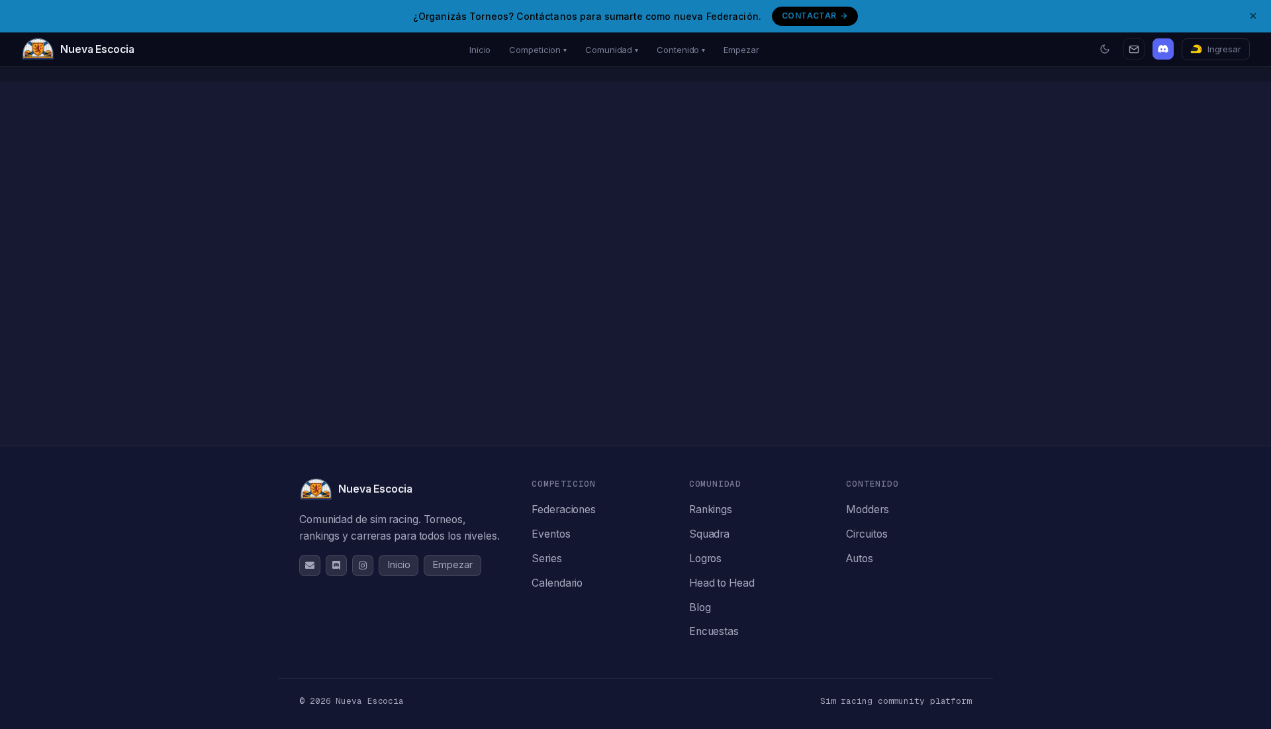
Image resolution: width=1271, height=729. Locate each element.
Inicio (480, 49)
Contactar (809, 16)
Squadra (709, 534)
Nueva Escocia (97, 49)
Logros (705, 558)
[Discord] (1163, 49)
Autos (859, 558)
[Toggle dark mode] (1104, 49)
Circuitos (866, 534)
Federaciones (564, 509)
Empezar (741, 49)
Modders (867, 509)
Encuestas (714, 631)
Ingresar (1224, 49)
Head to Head (722, 583)
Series (546, 558)
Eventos (551, 534)
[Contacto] (1134, 49)
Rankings (710, 509)
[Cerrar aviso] (1253, 16)
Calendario (557, 583)
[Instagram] (362, 565)
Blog (700, 607)
